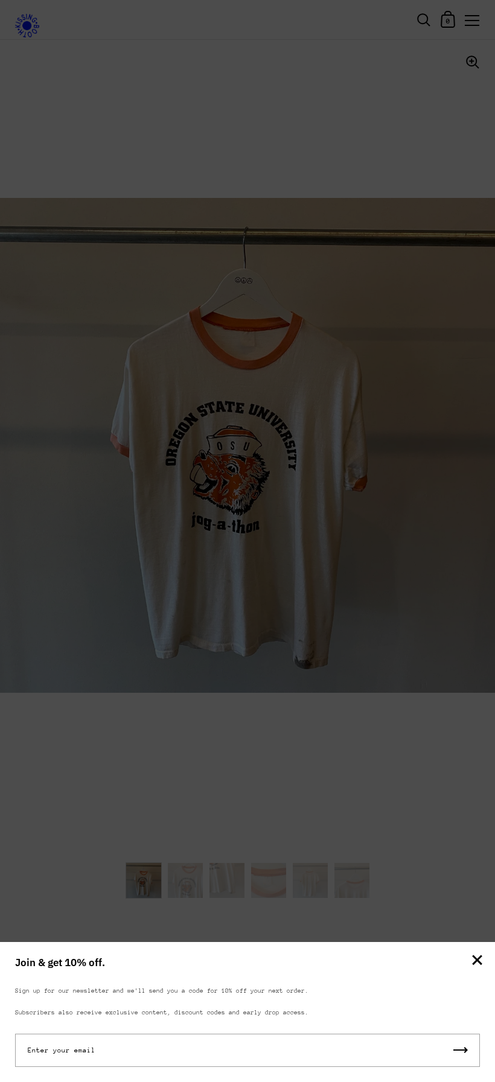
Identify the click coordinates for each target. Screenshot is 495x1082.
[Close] (477, 961)
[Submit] (460, 1050)
